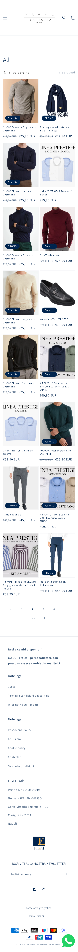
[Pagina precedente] (11, 609)
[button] (5, 17)
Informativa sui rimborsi (23, 704)
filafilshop (26, 944)
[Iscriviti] (65, 874)
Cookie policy (16, 748)
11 (33, 618)
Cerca (11, 686)
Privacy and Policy (19, 730)
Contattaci (15, 757)
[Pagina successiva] (44, 618)
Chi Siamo (14, 739)
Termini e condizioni (21, 766)
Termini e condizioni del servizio (28, 695)
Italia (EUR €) (36, 916)
